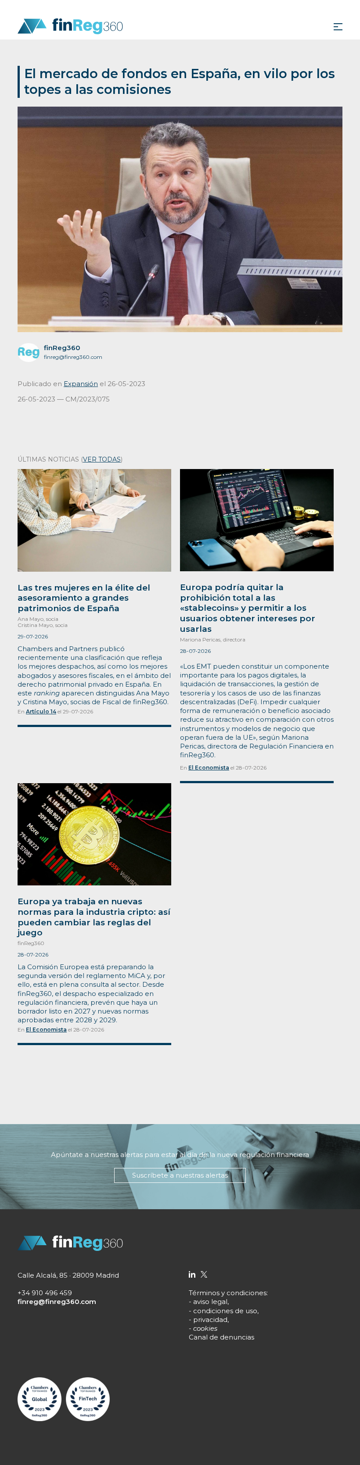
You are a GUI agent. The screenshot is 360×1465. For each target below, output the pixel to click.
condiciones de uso (225, 1311)
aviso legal (210, 1301)
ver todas (102, 459)
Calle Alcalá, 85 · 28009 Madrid (68, 1275)
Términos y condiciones (227, 1293)
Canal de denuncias (221, 1337)
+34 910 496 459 (45, 1293)
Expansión (81, 384)
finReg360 (62, 348)
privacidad (210, 1319)
